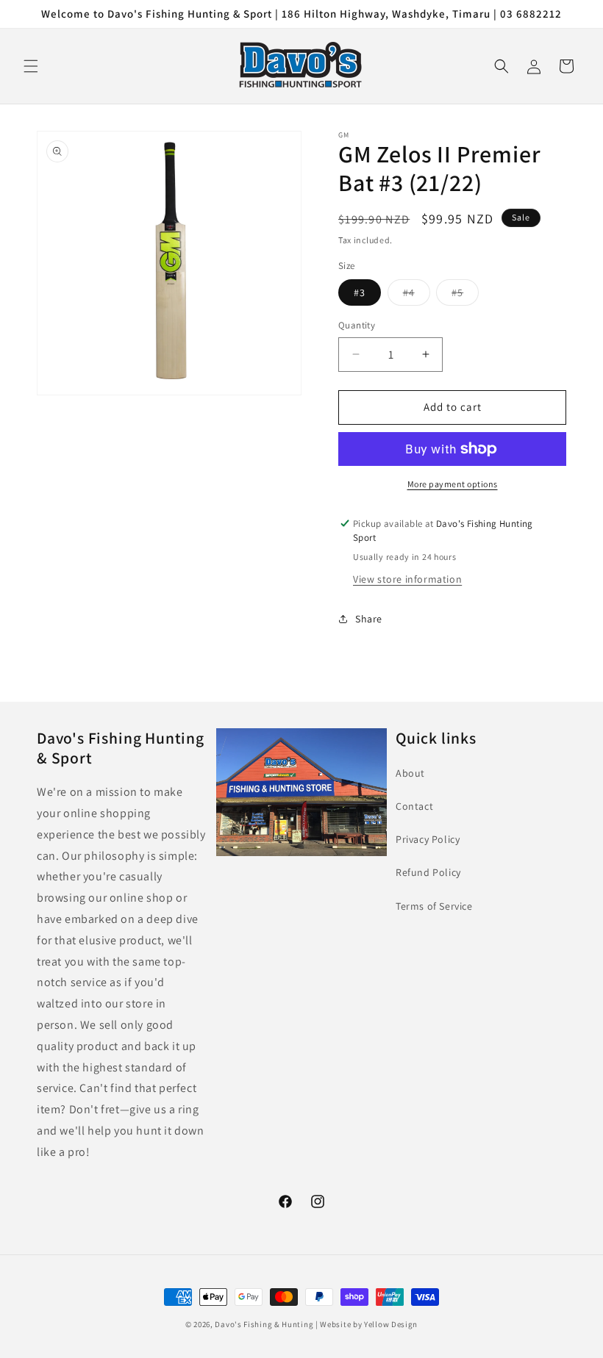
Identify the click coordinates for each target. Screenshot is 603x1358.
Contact (414, 806)
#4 (416, 295)
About (410, 773)
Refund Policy (428, 872)
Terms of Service (434, 906)
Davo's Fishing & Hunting (264, 1324)
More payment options (452, 483)
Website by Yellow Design (369, 1324)
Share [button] (368, 618)
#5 (465, 295)
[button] (31, 66)
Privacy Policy (428, 839)
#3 (359, 292)
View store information (407, 579)
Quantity (356, 325)
